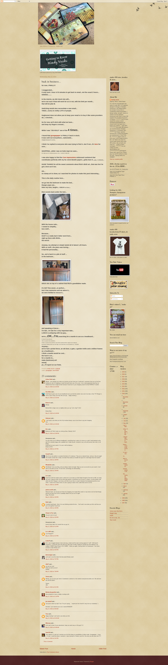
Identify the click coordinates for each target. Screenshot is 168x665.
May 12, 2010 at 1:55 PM (52, 508)
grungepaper (55, 135)
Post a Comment (48, 641)
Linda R (48, 540)
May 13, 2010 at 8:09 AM (52, 608)
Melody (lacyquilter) (51, 592)
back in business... (125, 460)
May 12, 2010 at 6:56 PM (52, 549)
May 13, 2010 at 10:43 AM (52, 618)
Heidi (47, 502)
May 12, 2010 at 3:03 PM (52, 517)
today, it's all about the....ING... (125, 431)
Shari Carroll (113, 520)
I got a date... (125, 426)
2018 (123, 374)
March (125, 486)
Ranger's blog (113, 513)
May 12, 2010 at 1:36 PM (52, 484)
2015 (123, 381)
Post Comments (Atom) (53, 652)
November (125, 402)
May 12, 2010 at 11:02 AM (52, 386)
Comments (115, 299)
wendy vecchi (115, 99)
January (125, 493)
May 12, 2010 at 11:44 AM (52, 413)
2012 (123, 388)
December (125, 397)
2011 (123, 391)
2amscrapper (49, 555)
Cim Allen (48, 391)
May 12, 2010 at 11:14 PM (52, 596)
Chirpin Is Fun (49, 513)
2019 (123, 372)
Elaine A (48, 402)
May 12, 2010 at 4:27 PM (52, 535)
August (125, 414)
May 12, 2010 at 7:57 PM (52, 559)
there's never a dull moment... (125, 447)
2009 (123, 498)
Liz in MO (48, 531)
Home (73, 649)
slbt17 (47, 564)
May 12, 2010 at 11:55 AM (52, 424)
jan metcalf (49, 601)
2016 (123, 379)
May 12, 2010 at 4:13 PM (52, 526)
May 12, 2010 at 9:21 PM (52, 587)
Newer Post (44, 649)
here (96, 144)
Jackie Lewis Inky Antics (116, 511)
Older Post (102, 649)
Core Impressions (69, 157)
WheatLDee (49, 464)
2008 (123, 500)
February (125, 489)
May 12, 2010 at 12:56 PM (52, 433)
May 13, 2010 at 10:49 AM (52, 627)
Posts (113, 296)
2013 (123, 386)
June (124, 420)
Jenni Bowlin (55, 370)
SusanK (48, 454)
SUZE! (111, 515)
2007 (123, 502)
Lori (47, 475)
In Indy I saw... (125, 453)
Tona (47, 614)
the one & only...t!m (115, 517)
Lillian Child (49, 379)
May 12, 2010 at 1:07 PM (52, 449)
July (124, 418)
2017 (123, 376)
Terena (47, 576)
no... (124, 456)
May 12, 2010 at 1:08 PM (52, 459)
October (125, 405)
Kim (47, 429)
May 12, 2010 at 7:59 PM (52, 571)
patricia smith (49, 489)
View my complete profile (116, 159)
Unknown (48, 418)
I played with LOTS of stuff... (125, 439)
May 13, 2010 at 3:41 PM (52, 638)
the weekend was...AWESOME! (125, 477)
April (124, 483)
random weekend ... (125, 465)
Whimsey (48, 623)
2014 (123, 384)
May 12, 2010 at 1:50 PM (52, 497)
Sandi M (48, 632)
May (124, 423)
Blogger (92, 661)
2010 (123, 393)
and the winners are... (125, 470)
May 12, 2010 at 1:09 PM (52, 470)
